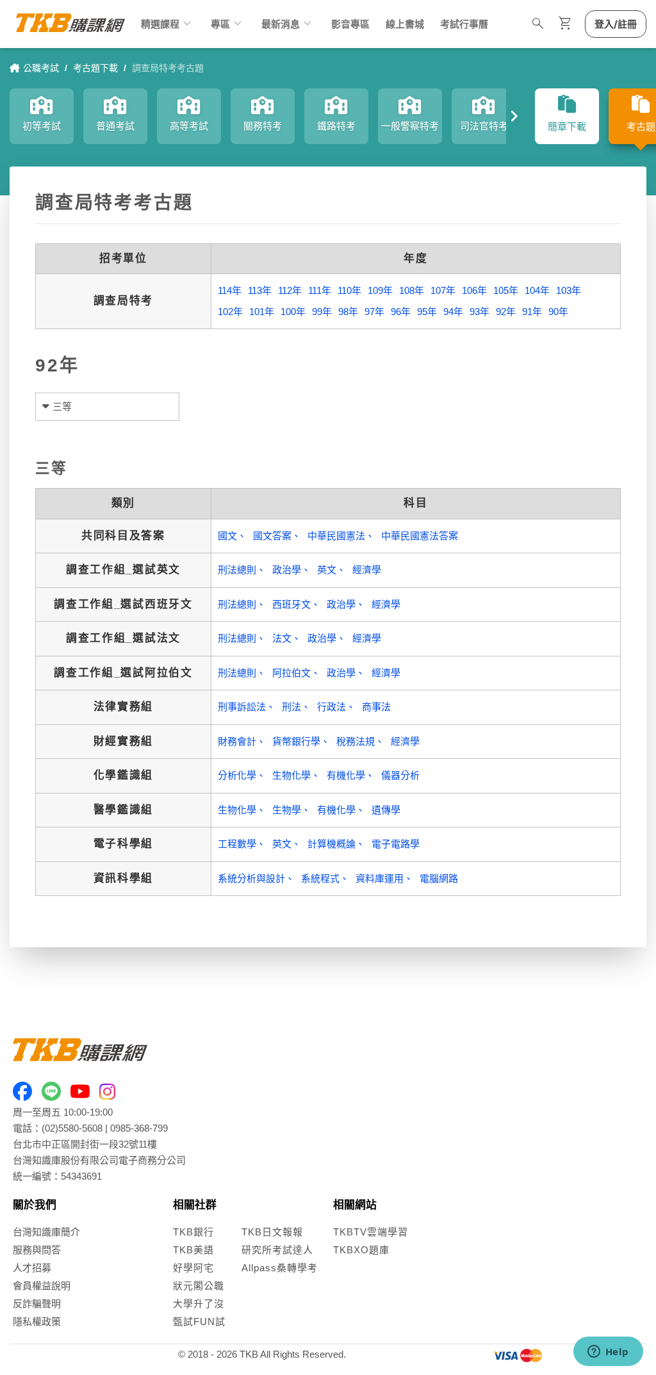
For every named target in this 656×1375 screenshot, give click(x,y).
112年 (290, 290)
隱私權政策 (37, 1321)
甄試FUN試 (199, 1321)
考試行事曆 (464, 24)
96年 (401, 311)
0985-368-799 (139, 1128)
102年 (230, 311)
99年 (322, 311)
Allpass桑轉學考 (280, 1267)
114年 (230, 290)
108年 (411, 290)
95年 (427, 311)
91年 (532, 311)
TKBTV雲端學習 (370, 1231)
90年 (558, 311)
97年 (374, 311)
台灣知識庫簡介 (46, 1231)
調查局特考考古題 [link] (168, 68)
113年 (260, 290)
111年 (319, 290)
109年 (380, 290)
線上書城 (405, 24)
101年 (261, 311)
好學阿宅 (193, 1267)
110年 (349, 290)
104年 (537, 290)
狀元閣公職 (198, 1285)
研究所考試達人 (277, 1249)
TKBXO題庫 (361, 1249)
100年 (293, 311)
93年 (479, 311)
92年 (506, 311)
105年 (505, 290)
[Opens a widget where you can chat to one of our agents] (608, 1353)
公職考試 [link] (41, 68)
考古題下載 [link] (95, 68)
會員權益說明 (41, 1285)
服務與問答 (37, 1249)
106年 (474, 290)
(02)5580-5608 (72, 1128)
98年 (348, 311)
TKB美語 (193, 1249)
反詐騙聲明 (37, 1303)
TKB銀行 (193, 1231)
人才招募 (32, 1267)
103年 (568, 290)
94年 (453, 311)
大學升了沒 (198, 1303)
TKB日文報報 (272, 1231)
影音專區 (350, 24)
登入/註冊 (615, 24)
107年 (442, 290)
